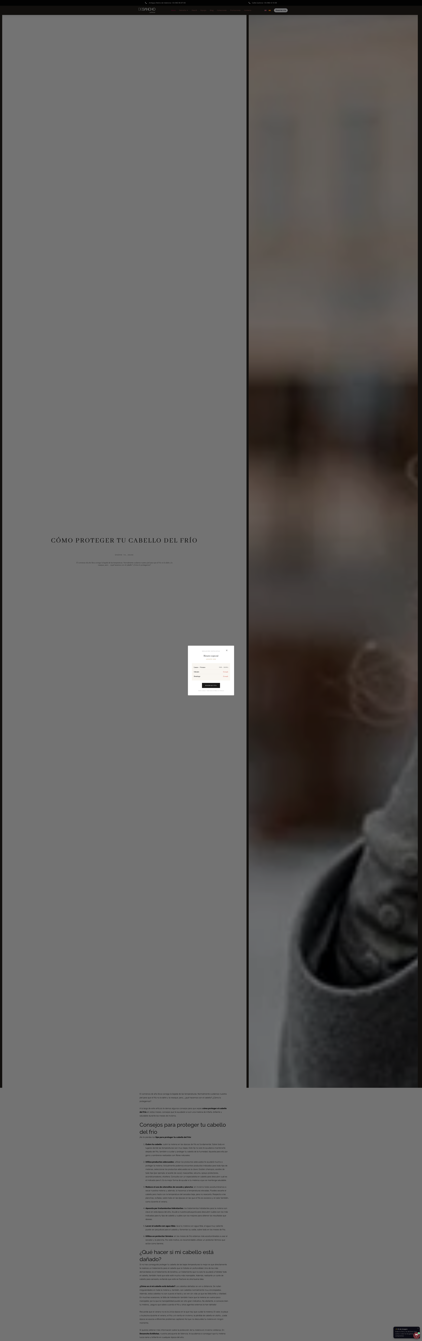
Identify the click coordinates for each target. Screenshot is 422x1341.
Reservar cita (211, 685)
